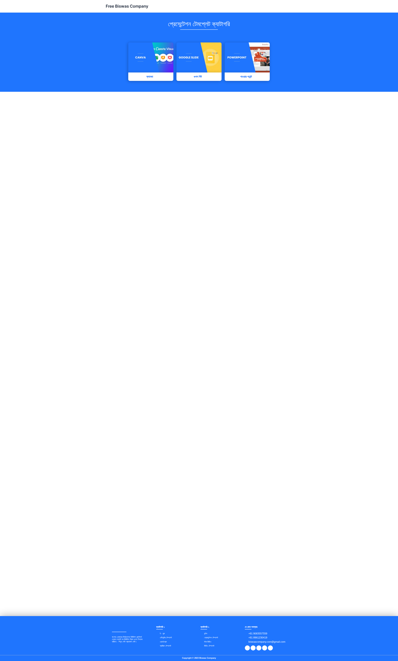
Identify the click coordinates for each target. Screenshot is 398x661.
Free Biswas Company (127, 6)
